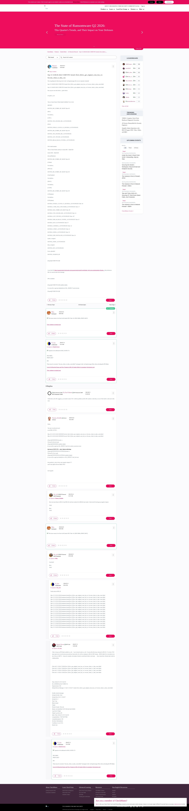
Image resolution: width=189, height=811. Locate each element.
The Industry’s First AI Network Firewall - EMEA (131, 185)
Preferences (169, 2)
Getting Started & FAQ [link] (51, 790)
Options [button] (115, 52)
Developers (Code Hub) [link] (101, 792)
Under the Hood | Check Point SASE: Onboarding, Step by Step (131, 157)
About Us (104, 809)
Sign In (143, 6)
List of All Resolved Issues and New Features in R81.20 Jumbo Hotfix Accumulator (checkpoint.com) (71, 367)
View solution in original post (54, 324)
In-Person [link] (136, 147)
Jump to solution (52, 71)
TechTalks (81, 794)
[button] (151, 2)
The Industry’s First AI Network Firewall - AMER (131, 205)
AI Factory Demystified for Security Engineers (131, 124)
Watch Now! (55, 34)
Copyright (92, 809)
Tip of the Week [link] (82, 792)
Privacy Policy (76, 2)
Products (103, 9)
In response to (53, 347)
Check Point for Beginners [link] (67, 790)
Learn (111, 9)
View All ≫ (125, 106)
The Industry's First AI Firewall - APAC (131, 177)
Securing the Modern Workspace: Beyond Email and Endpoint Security (131, 166)
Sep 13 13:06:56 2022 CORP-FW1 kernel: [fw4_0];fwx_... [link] (93, 51)
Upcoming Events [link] (99, 796)
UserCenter (110, 809)
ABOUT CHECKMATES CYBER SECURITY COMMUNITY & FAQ (122, 6)
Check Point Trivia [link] (66, 792)
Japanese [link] (114, 794)
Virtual (124, 151)
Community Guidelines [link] (50, 792)
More (140, 9)
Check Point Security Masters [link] (85, 790)
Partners (133, 9)
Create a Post (138, 48)
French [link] (113, 792)
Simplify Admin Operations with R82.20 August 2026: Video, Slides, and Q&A (131, 130)
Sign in (97, 804)
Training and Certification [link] (84, 796)
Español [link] (114, 790)
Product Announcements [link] (101, 794)
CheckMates (50, 51)
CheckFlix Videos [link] (66, 794)
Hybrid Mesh (63, 51)
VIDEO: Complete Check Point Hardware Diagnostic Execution (130, 119)
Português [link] (114, 796)
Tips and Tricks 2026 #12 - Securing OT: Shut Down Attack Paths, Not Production (131, 195)
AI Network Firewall (73, 51)
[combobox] (88, 57)
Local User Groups (121, 9)
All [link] (125, 147)
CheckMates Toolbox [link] (100, 790)
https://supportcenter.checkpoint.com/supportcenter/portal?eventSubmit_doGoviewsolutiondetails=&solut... (79, 270)
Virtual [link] (130, 147)
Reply (110, 300)
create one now (177, 804)
